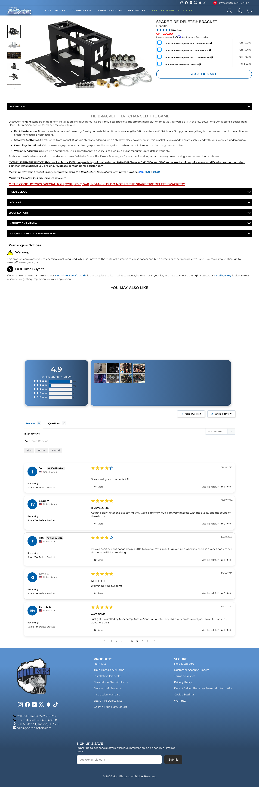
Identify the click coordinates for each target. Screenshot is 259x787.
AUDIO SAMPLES (110, 10)
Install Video (18, 191)
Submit (173, 759)
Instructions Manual (23, 223)
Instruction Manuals (107, 694)
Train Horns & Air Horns (109, 670)
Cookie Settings (184, 694)
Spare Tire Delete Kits (108, 700)
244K (156, 172)
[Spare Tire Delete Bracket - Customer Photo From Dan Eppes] (113, 378)
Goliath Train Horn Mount (110, 706)
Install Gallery (222, 275)
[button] (223, 486)
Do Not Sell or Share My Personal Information (203, 688)
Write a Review (223, 413)
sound (56, 450)
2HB (147, 172)
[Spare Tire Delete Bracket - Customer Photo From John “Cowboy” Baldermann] (100, 378)
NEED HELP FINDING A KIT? (172, 10)
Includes (15, 202)
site (29, 450)
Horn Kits (100, 663)
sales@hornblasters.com (34, 728)
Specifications (19, 212)
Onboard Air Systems (108, 688)
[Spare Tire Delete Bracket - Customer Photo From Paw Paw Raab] (126, 378)
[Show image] (14, 31)
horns (41, 450)
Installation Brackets (107, 676)
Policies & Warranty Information (32, 233)
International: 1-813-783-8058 (37, 720)
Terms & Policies (184, 676)
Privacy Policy (183, 682)
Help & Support (184, 663)
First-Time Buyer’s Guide (71, 275)
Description (17, 106)
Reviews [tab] (30, 423)
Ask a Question (193, 413)
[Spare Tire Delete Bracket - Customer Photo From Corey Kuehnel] (126, 368)
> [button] (154, 640)
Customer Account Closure (191, 670)
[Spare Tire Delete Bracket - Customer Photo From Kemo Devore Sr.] (113, 368)
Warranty (180, 700)
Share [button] (100, 486)
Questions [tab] (54, 423)
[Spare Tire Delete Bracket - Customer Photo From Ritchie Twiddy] (100, 368)
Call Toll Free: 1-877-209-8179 (36, 716)
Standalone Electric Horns (111, 682)
